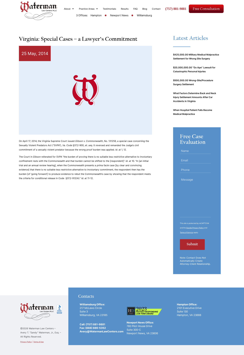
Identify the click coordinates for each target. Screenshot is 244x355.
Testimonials (109, 8)
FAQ (135, 8)
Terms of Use (38, 342)
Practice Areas (86, 8)
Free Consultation (206, 9)
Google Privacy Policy (195, 228)
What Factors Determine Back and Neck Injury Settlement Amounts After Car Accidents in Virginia (194, 97)
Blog (144, 8)
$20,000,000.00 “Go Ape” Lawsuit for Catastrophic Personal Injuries (194, 69)
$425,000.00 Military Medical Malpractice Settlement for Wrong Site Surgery (196, 56)
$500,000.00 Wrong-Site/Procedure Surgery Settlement (193, 82)
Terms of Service (186, 232)
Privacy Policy (26, 342)
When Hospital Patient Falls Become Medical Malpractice (192, 112)
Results (124, 8)
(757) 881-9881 (175, 9)
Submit (192, 244)
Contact (156, 8)
